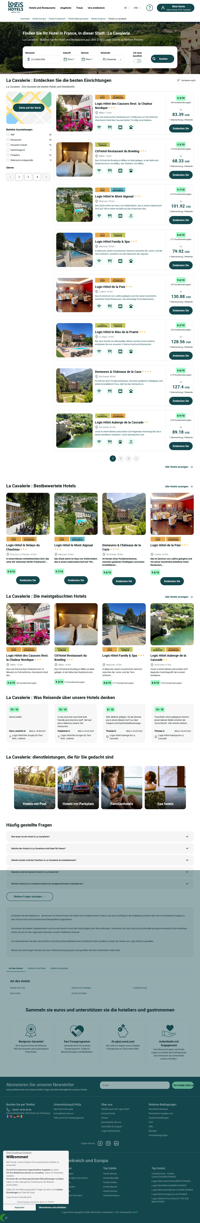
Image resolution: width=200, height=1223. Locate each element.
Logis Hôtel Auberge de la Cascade (119, 422)
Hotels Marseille (110, 1177)
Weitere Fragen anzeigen (28, 896)
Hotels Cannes (110, 1190)
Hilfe (151, 1126)
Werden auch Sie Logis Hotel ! (115, 1109)
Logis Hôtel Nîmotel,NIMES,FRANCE (169, 1185)
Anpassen (19, 1207)
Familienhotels (140, 987)
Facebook (100, 1143)
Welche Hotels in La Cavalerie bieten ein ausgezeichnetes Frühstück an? (47, 883)
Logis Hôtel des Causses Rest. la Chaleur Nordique (27, 657)
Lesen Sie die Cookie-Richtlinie (18, 1197)
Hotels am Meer (79, 993)
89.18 (181, 432)
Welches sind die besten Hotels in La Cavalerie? (35, 871)
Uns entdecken (96, 8)
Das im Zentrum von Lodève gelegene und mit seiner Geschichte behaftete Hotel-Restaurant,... (171, 561)
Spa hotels (15, 993)
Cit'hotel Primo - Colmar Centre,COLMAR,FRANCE (164, 1175)
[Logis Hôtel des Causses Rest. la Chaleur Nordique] (74, 113)
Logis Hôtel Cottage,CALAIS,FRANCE (169, 1194)
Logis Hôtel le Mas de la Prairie (117, 332)
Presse (104, 1117)
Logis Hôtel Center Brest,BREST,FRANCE (171, 1181)
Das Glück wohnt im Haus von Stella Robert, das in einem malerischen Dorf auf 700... (76, 560)
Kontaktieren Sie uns (64, 1113)
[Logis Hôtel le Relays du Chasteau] (28, 513)
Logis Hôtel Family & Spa (112, 241)
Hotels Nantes (110, 1173)
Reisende (105, 52)
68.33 (181, 161)
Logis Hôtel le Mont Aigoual (114, 196)
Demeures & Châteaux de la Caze (118, 372)
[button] (6, 1217)
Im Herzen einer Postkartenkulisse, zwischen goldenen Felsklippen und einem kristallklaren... (123, 561)
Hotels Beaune (110, 1186)
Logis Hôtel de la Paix (110, 287)
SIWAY (135, 1212)
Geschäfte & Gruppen (111, 1126)
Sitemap (153, 1130)
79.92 (181, 251)
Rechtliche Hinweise (158, 1109)
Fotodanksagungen (158, 1135)
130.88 (181, 296)
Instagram (108, 1143)
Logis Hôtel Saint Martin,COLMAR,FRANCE (172, 1189)
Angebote (65, 8)
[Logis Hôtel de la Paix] (74, 295)
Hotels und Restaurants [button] (42, 8)
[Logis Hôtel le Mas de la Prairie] (74, 340)
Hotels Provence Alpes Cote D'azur (71, 1177)
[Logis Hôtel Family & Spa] (74, 250)
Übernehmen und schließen (52, 1207)
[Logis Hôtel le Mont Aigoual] (74, 204)
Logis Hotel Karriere (110, 1130)
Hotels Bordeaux (111, 1195)
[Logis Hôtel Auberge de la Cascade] (74, 430)
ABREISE (85, 52)
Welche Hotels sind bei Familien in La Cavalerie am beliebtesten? (43, 860)
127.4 (181, 387)
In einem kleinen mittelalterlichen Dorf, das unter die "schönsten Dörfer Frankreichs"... (27, 560)
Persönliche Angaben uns (161, 1113)
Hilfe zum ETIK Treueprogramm (69, 1117)
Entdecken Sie (181, 128)
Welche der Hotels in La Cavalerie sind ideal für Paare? (38, 848)
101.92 (181, 206)
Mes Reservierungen (63, 1109)
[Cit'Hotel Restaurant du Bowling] (74, 159)
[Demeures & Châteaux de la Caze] (74, 385)
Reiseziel (30, 52)
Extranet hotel (108, 1113)
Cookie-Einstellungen (159, 1117)
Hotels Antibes (110, 1182)
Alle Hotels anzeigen (176, 467)
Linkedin (116, 1143)
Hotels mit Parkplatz (81, 987)
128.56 (181, 341)
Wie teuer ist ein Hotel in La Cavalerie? (30, 836)
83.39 (181, 114)
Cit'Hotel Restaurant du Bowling (117, 151)
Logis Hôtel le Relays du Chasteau (23, 547)
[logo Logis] (16, 6)
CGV (151, 1122)
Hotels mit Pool (17, 987)
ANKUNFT (67, 52)
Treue (79, 8)
